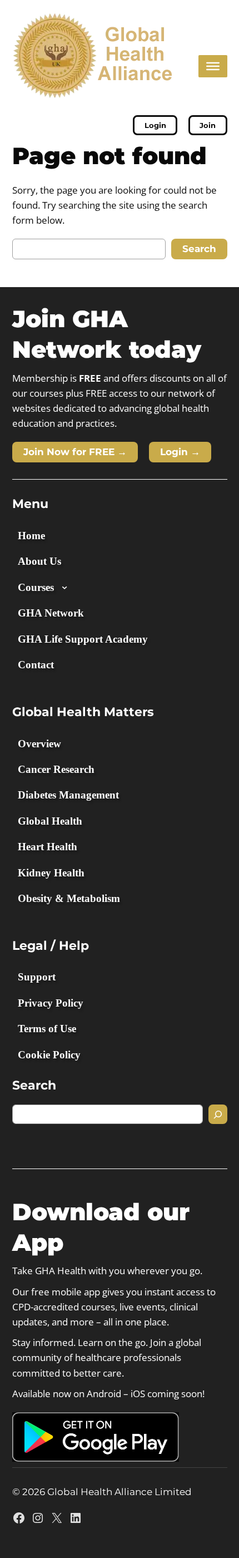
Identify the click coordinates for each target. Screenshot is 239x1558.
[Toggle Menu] (213, 66)
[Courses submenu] (64, 587)
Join (208, 125)
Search (199, 248)
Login (155, 125)
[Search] (217, 1114)
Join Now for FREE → (75, 451)
